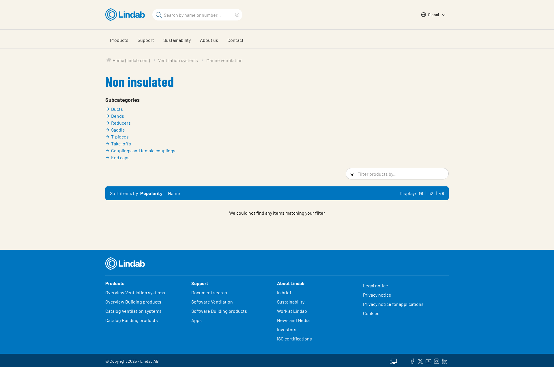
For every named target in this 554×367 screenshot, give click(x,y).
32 (431, 193)
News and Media (293, 320)
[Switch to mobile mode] (393, 360)
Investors (286, 329)
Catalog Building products (131, 320)
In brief (284, 292)
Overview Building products (133, 301)
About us (209, 40)
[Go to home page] (126, 15)
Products (119, 40)
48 (441, 193)
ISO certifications (294, 338)
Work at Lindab (292, 311)
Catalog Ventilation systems (133, 311)
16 (421, 193)
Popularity (151, 193)
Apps (196, 320)
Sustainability (177, 40)
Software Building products (219, 311)
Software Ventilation (212, 301)
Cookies (371, 313)
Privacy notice (377, 294)
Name (174, 193)
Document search (209, 292)
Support (146, 40)
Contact (235, 40)
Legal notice (375, 285)
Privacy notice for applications (393, 304)
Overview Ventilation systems (135, 292)
